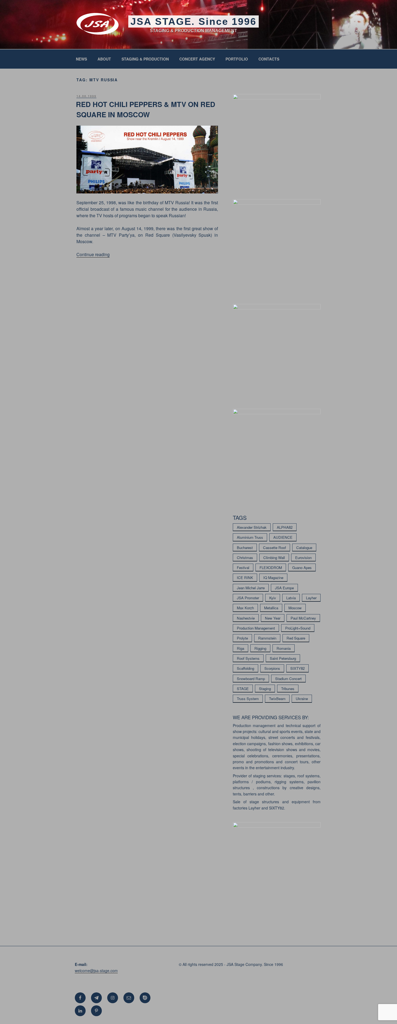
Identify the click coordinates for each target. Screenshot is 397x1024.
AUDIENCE (282, 537)
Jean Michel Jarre (251, 587)
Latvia (291, 597)
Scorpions (272, 668)
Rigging (260, 648)
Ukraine (302, 698)
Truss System (248, 698)
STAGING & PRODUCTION (145, 59)
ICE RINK (245, 577)
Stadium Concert (288, 678)
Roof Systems (248, 658)
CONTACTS (268, 59)
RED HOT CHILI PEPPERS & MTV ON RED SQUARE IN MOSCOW (145, 109)
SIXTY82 (297, 668)
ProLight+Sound (297, 628)
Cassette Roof (274, 547)
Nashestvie (246, 618)
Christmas (245, 557)
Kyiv (272, 597)
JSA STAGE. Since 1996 (193, 21)
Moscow (295, 607)
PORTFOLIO (237, 59)
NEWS (81, 59)
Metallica (271, 607)
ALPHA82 (284, 527)
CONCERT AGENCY (197, 59)
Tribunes (287, 688)
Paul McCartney (303, 618)
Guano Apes (302, 567)
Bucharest (245, 547)
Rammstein (267, 638)
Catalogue (304, 547)
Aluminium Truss (250, 537)
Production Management (256, 628)
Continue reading (93, 254)
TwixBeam (277, 698)
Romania (284, 648)
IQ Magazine (273, 577)
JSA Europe (284, 587)
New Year (272, 618)
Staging (265, 688)
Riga (240, 648)
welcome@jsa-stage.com (96, 970)
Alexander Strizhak (252, 527)
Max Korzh (245, 607)
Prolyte (242, 638)
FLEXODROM (271, 567)
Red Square (296, 638)
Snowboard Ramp (251, 678)
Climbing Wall (274, 557)
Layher (311, 597)
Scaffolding (245, 668)
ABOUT (104, 59)
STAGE (243, 688)
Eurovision (303, 557)
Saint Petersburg (283, 658)
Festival (243, 567)
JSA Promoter (248, 597)
